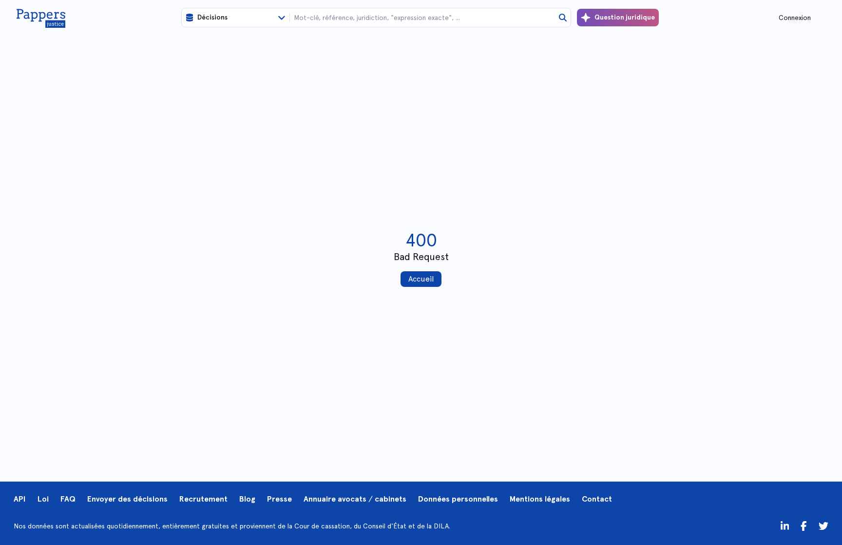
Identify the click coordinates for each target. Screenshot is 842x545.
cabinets (390, 499)
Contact (597, 499)
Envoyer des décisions (127, 499)
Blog (247, 499)
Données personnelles (458, 499)
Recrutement (203, 499)
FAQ (68, 499)
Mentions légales (540, 499)
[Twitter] (804, 526)
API (20, 499)
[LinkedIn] (785, 526)
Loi (43, 499)
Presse (279, 499)
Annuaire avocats (335, 499)
